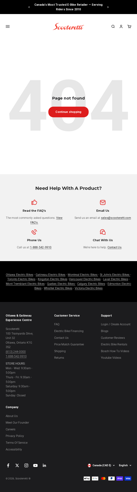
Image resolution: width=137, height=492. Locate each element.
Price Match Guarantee (69, 344)
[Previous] (29, 7)
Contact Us (61, 337)
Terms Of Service (16, 442)
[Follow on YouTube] (35, 465)
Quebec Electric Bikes (61, 283)
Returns (59, 357)
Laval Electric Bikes (115, 279)
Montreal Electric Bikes (83, 274)
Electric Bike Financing (69, 331)
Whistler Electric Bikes (58, 288)
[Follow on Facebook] (8, 465)
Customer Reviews (113, 337)
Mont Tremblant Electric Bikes (25, 283)
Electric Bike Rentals (114, 344)
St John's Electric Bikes (115, 274)
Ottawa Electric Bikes (19, 274)
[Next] (108, 7)
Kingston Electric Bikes (52, 279)
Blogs (104, 331)
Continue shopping (68, 112)
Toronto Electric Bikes (21, 279)
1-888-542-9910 (16, 356)
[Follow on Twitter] (17, 465)
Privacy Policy (15, 436)
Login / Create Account (115, 324)
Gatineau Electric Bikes (50, 274)
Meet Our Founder (17, 422)
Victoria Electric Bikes (89, 288)
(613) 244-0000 (16, 351)
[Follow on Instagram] (26, 465)
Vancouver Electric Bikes (85, 279)
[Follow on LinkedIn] (44, 465)
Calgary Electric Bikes (91, 283)
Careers (11, 429)
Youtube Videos (111, 357)
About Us (12, 416)
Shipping (60, 351)
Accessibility (14, 449)
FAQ (57, 324)
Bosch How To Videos (115, 351)
